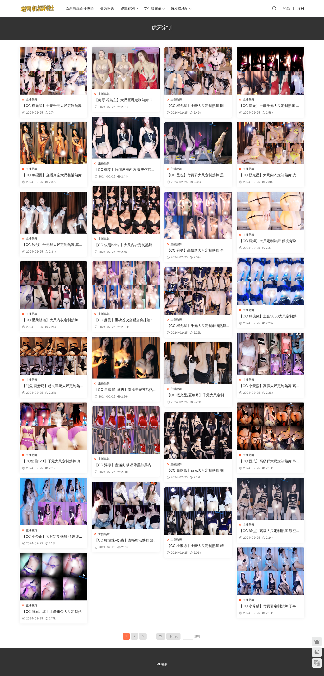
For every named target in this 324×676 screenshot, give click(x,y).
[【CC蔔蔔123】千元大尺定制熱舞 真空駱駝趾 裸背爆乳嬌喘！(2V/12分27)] (53, 426)
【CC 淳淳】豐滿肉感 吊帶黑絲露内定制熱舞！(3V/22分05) (124, 465)
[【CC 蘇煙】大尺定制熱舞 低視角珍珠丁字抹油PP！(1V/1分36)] (270, 211)
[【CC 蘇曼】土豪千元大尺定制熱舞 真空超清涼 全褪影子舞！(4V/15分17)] (270, 71)
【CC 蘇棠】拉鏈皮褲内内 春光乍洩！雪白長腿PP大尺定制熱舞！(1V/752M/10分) (125, 169)
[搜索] (274, 8)
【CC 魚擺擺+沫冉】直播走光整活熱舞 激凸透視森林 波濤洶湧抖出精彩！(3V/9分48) (125, 389)
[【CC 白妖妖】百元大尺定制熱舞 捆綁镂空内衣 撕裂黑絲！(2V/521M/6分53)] (198, 435)
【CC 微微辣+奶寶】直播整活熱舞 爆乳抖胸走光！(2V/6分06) (125, 540)
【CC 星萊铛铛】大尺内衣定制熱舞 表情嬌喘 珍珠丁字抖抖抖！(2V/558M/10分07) (52, 320)
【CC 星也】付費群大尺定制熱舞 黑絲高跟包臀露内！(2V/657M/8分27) (197, 175)
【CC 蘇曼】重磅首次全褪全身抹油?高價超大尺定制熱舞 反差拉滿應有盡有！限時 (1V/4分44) (125, 320)
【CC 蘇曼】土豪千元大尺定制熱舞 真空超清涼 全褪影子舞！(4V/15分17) (269, 105)
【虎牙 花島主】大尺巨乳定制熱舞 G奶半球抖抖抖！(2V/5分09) (125, 100)
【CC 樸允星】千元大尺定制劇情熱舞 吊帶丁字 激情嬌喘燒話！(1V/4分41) (196, 325)
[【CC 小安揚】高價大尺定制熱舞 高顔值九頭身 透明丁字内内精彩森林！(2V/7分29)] (270, 354)
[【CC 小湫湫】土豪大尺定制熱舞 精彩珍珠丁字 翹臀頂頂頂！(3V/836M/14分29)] (198, 511)
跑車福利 (127, 8)
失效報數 (107, 8)
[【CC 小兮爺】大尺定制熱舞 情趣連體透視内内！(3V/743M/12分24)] (53, 501)
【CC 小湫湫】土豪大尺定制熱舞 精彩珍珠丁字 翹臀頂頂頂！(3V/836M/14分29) (198, 545)
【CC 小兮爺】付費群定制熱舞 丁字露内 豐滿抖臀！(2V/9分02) (269, 606)
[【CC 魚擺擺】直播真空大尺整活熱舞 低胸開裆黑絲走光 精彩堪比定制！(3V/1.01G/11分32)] (53, 143)
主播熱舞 (31, 99)
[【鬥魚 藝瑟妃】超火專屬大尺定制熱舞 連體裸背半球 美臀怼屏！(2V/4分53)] (53, 356)
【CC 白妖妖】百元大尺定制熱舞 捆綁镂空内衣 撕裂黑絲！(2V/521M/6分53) (197, 470)
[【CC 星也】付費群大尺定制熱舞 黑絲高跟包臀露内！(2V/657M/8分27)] (198, 143)
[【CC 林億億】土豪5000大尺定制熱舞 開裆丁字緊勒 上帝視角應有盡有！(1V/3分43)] (270, 281)
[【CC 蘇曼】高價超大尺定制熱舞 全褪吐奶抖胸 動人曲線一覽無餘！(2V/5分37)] (198, 215)
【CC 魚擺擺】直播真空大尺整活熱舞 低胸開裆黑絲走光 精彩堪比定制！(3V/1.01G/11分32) (52, 175)
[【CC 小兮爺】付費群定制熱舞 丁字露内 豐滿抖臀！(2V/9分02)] (270, 571)
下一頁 (173, 636)
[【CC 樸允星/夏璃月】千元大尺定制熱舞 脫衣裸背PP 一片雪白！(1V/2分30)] (198, 363)
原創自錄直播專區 (79, 8)
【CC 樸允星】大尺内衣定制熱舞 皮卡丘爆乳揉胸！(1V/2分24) (269, 175)
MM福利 (162, 664)
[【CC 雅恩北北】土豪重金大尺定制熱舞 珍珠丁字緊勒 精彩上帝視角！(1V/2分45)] (53, 576)
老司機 (37, 8)
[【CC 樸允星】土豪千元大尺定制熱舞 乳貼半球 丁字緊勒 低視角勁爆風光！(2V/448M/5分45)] (53, 71)
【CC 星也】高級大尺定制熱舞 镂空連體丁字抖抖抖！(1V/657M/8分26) (269, 530)
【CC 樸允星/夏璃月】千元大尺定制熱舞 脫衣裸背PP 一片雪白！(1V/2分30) (197, 395)
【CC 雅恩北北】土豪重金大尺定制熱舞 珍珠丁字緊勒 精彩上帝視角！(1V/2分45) (52, 611)
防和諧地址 (179, 8)
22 (160, 636)
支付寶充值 (153, 8)
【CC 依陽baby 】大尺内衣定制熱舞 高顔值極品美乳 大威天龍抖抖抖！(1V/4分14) (125, 245)
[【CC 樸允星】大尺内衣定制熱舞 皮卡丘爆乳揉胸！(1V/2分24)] (270, 143)
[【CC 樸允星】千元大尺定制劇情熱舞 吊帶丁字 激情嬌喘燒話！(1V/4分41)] (198, 291)
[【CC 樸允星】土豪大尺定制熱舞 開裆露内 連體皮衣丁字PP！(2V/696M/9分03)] (198, 71)
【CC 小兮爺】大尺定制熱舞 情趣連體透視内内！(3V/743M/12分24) (52, 536)
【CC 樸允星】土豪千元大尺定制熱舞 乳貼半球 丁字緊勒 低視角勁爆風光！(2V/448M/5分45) (53, 105)
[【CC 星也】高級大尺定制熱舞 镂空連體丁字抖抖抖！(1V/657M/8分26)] (270, 499)
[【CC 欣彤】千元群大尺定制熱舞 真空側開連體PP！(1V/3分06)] (53, 213)
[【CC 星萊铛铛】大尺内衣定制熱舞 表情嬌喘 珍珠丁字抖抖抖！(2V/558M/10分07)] (53, 285)
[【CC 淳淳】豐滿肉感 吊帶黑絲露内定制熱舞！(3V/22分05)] (126, 430)
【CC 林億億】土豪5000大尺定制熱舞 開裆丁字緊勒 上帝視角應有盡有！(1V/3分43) (270, 316)
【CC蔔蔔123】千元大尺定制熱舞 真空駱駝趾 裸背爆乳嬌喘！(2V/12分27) (53, 461)
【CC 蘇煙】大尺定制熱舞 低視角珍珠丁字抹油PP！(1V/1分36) (269, 241)
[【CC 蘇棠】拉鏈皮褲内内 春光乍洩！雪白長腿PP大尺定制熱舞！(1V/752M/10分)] (126, 137)
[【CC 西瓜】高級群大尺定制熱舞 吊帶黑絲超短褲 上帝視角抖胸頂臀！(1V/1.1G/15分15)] (270, 426)
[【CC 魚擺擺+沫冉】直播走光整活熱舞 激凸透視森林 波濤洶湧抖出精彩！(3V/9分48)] (126, 358)
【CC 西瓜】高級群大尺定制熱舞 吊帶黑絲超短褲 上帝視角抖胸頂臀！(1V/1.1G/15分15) (269, 461)
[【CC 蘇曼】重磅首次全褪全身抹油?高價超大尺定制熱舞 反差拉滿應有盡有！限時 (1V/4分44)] (126, 285)
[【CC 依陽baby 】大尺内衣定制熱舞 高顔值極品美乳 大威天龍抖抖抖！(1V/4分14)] (126, 210)
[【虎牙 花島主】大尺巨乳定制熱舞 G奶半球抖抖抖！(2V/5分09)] (126, 68)
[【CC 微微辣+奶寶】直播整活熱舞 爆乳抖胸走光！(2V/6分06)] (126, 505)
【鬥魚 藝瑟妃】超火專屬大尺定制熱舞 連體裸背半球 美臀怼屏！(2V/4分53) (52, 386)
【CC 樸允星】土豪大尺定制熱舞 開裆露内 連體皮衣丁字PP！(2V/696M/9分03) (198, 105)
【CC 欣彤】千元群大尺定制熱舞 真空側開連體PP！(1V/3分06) (52, 244)
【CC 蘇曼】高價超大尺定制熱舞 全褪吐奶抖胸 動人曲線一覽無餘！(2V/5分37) (198, 250)
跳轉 (197, 636)
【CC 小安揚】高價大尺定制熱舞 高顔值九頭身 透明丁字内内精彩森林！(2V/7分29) (269, 386)
